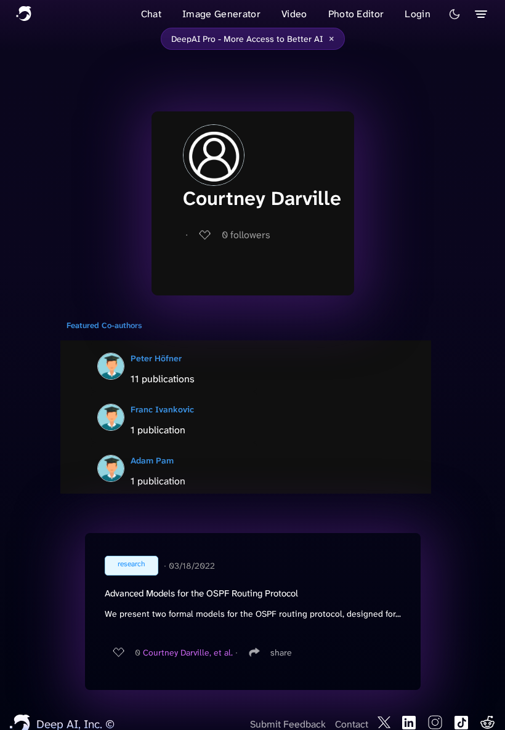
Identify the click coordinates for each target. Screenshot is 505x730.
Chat (151, 13)
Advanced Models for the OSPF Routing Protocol (201, 593)
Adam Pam (152, 460)
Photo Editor (356, 13)
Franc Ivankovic (162, 409)
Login (417, 13)
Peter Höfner (156, 358)
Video (294, 13)
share (281, 652)
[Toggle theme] (454, 14)
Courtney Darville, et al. (188, 652)
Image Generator (221, 13)
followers (246, 234)
